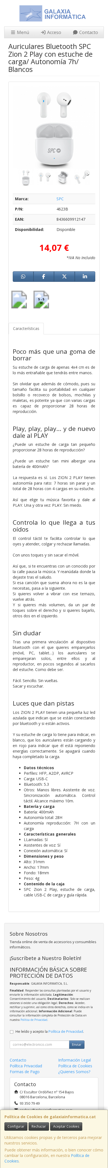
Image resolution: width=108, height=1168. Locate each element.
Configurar (15, 1126)
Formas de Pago (25, 1071)
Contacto (88, 32)
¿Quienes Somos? (74, 1071)
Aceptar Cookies (66, 1126)
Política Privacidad (26, 1065)
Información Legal (74, 1060)
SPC (60, 198)
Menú (22, 32)
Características (26, 328)
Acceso (53, 32)
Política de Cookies (75, 1065)
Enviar (76, 1044)
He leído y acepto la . (50, 1031)
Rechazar (39, 1126)
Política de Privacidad (33, 1020)
